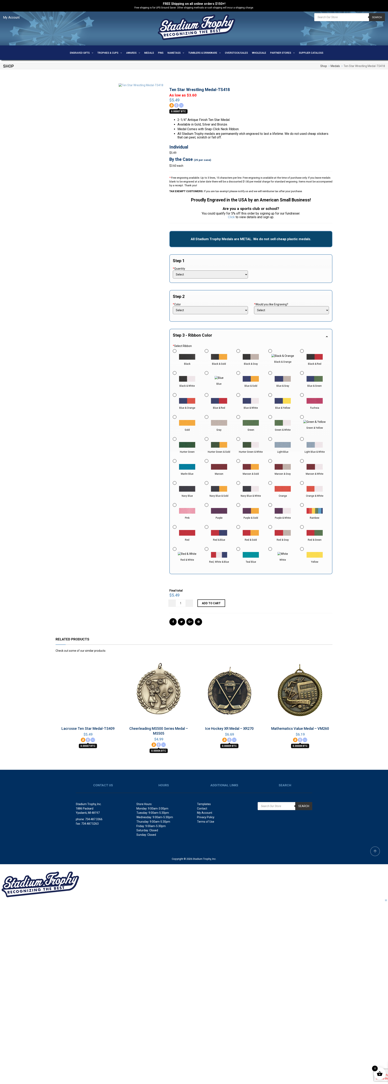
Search (377, 17)
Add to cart (211, 603)
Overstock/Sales (236, 52)
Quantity (179, 268)
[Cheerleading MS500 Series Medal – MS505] (158, 692)
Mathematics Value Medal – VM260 (300, 728)
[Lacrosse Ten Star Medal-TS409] (88, 691)
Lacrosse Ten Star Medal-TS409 (88, 728)
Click (231, 217)
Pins (160, 52)
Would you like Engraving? (271, 304)
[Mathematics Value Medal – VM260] (300, 691)
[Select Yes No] (291, 310)
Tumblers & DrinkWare (202, 52)
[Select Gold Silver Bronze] (210, 310)
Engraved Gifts (80, 52)
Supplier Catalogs (311, 52)
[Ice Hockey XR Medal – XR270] (229, 691)
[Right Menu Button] (386, 900)
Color (177, 304)
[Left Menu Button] (3, 866)
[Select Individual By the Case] (210, 274)
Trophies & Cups (107, 52)
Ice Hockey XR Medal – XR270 (229, 728)
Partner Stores (280, 52)
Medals (149, 52)
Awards (131, 52)
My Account (11, 17)
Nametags (174, 52)
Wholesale (259, 52)
